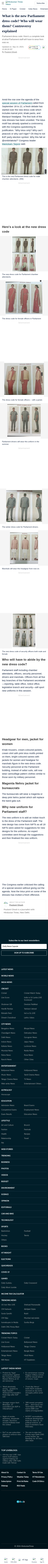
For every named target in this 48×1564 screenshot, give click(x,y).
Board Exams (29, 1105)
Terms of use (37, 1472)
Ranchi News (6, 1059)
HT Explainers (29, 1360)
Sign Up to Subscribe (24, 953)
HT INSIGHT (6, 1253)
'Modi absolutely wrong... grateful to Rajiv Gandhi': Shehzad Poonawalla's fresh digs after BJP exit (12, 1392)
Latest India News (11, 1368)
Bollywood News (8, 1070)
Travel (26, 1138)
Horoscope (5, 1095)
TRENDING (5, 1156)
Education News (30, 1114)
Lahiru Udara (29, 1018)
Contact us (21, 1472)
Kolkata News (6, 1046)
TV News (27, 1079)
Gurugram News (30, 1037)
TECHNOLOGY (7, 1220)
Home (4, 9)
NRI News (5, 1360)
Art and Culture (7, 1125)
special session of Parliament (17, 103)
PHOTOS (5, 1169)
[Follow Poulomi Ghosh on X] (20, 52)
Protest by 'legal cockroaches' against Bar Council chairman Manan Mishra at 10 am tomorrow (11, 1377)
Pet (2, 1143)
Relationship (6, 1138)
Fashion (4, 1130)
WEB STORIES (7, 1149)
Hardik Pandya (7, 1009)
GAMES (4, 1279)
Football (27, 1231)
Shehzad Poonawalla (32, 1305)
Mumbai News (7, 1051)
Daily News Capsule (10, 946)
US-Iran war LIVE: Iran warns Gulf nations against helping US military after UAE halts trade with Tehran (12, 1459)
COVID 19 (5, 1272)
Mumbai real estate (31, 1318)
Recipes (27, 1134)
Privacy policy (6, 1477)
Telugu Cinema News (9, 1079)
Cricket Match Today (32, 993)
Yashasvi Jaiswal (30, 1009)
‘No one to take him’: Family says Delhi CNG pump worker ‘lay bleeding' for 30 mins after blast (34, 1436)
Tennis (26, 1235)
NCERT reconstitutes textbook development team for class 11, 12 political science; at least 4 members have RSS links (34, 1421)
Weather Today (23, 1477)
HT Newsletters (38, 1477)
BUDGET (4, 1181)
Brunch (27, 1125)
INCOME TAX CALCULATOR (12, 1294)
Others (4, 1240)
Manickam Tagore (11, 144)
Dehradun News (30, 1033)
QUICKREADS (7, 1266)
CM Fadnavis (6, 1309)
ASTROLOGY (6, 1090)
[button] (3, 3)
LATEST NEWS (7, 969)
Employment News (31, 1110)
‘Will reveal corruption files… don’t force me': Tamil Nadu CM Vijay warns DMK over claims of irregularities (34, 1407)
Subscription (6, 1481)
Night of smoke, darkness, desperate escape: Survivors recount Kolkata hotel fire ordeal (11, 1420)
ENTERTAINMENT (8, 1066)
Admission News (7, 1105)
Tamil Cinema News (31, 1075)
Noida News (29, 1051)
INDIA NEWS (6, 982)
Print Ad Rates (22, 1481)
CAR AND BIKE (7, 1214)
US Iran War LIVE (8, 1305)
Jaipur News (29, 1042)
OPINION (5, 1201)
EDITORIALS (6, 1207)
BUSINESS (5, 1162)
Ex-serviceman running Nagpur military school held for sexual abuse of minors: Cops (34, 1376)
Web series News (8, 1084)
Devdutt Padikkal (31, 1004)
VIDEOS (4, 1175)
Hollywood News (31, 1070)
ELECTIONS (6, 1259)
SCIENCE (5, 1194)
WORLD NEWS (7, 976)
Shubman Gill (6, 1004)
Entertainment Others (32, 1084)
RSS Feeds (21, 1486)
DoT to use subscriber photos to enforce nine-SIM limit (12, 1434)
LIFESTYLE (5, 1121)
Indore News (6, 1042)
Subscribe (41, 3)
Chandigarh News (8, 1033)
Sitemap (4, 1486)
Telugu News (6, 1355)
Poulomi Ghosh (11, 52)
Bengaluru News (7, 1029)
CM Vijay (4, 1318)
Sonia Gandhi (6, 1314)
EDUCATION (6, 1101)
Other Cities (29, 1059)
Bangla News (29, 1351)
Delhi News (5, 1037)
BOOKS (4, 1246)
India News (32, 9)
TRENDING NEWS (8, 1300)
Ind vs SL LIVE (29, 1013)
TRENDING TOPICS (9, 1333)
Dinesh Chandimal (8, 1018)
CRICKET (5, 989)
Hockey (4, 1235)
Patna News (6, 1055)
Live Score (5, 998)
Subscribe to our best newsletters (24, 941)
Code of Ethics (38, 1481)
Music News (6, 1075)
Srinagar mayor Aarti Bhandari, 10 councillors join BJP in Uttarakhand (11, 1406)
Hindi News (28, 1355)
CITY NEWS (6, 1024)
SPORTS (4, 1227)
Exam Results (6, 1114)
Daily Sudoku (6, 1283)
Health (4, 1134)
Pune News (28, 1055)
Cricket (22, 9)
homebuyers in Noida (9, 1322)
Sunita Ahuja (29, 1322)
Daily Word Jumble (8, 1287)
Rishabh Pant (6, 1013)
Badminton (5, 1231)
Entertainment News (9, 1351)
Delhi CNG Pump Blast (10, 1327)
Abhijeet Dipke (30, 1309)
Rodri (26, 1314)
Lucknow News (30, 1046)
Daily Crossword (30, 1283)
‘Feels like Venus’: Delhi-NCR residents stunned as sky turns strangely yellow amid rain (34, 1391)
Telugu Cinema (29, 1347)
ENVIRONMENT (8, 1188)
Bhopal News (29, 1029)
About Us (5, 1472)
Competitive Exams (9, 1110)
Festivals (27, 1130)
